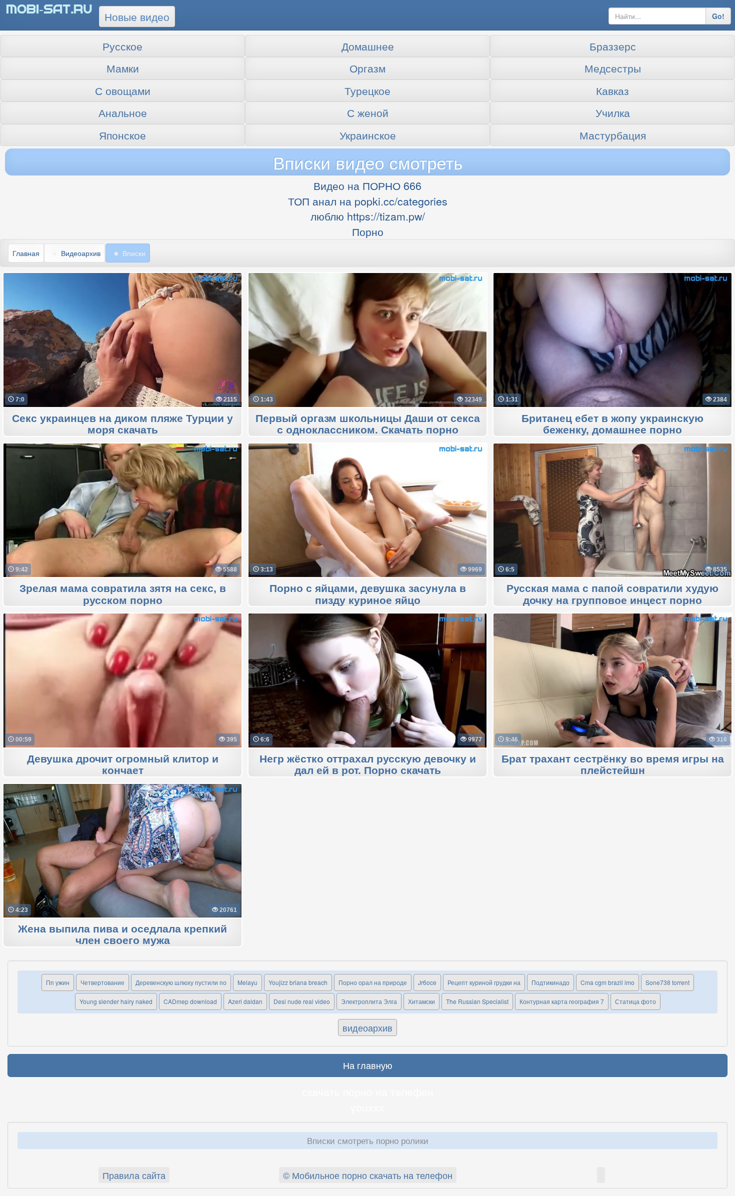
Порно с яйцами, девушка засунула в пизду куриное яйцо (368, 594)
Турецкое (367, 90)
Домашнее (368, 46)
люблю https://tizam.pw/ (367, 216)
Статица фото (635, 1001)
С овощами (122, 90)
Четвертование (102, 982)
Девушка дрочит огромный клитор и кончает (122, 765)
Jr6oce (427, 982)
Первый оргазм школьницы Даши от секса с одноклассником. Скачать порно (368, 424)
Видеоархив (80, 253)
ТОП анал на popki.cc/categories (368, 201)
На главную (367, 1065)
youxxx (367, 1107)
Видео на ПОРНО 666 (368, 185)
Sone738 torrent (668, 982)
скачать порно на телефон (368, 1091)
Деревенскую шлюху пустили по (181, 982)
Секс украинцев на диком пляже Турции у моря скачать (122, 424)
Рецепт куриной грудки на (484, 982)
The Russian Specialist (477, 1001)
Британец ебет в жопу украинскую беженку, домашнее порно (613, 424)
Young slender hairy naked (116, 1001)
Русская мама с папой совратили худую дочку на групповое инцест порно (612, 594)
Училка (613, 112)
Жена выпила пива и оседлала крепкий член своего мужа (122, 935)
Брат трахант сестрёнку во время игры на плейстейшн (613, 765)
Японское (122, 135)
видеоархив (367, 1027)
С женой (367, 112)
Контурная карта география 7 (562, 1001)
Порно (368, 231)
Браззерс (613, 46)
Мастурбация (613, 135)
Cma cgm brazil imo (607, 982)
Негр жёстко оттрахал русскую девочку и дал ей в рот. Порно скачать (368, 765)
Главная (26, 253)
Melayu (248, 982)
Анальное (122, 112)
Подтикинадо (551, 982)
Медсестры (612, 68)
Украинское (368, 135)
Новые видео (137, 16)
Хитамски (421, 1001)
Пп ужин (58, 982)
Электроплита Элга (369, 1001)
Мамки (122, 68)
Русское (122, 46)
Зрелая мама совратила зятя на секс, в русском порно (123, 594)
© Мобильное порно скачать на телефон (367, 1175)
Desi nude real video (302, 1001)
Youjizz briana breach (298, 982)
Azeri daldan (245, 1001)
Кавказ (612, 90)
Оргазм (368, 68)
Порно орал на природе (372, 982)
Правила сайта (134, 1175)
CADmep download (190, 1001)
